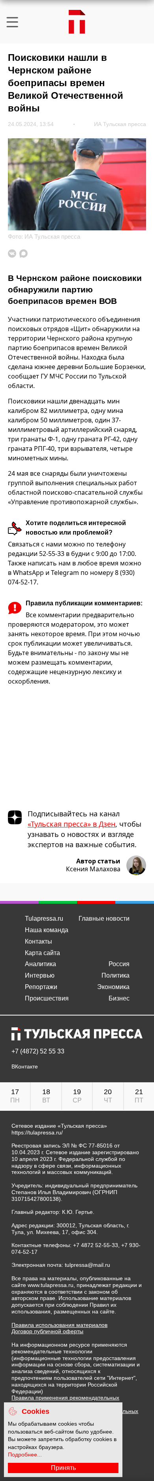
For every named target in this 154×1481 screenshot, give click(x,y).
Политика (115, 975)
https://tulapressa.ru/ (37, 1132)
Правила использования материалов (59, 1325)
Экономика (113, 987)
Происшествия (47, 998)
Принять (63, 1467)
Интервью (39, 975)
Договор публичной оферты (47, 1331)
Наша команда (46, 930)
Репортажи (41, 987)
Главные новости (104, 918)
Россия (119, 964)
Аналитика (40, 964)
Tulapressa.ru (44, 918)
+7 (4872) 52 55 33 (37, 1051)
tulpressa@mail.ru (87, 1265)
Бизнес (119, 998)
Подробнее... (25, 1454)
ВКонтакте (24, 1067)
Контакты (38, 941)
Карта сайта (42, 953)
